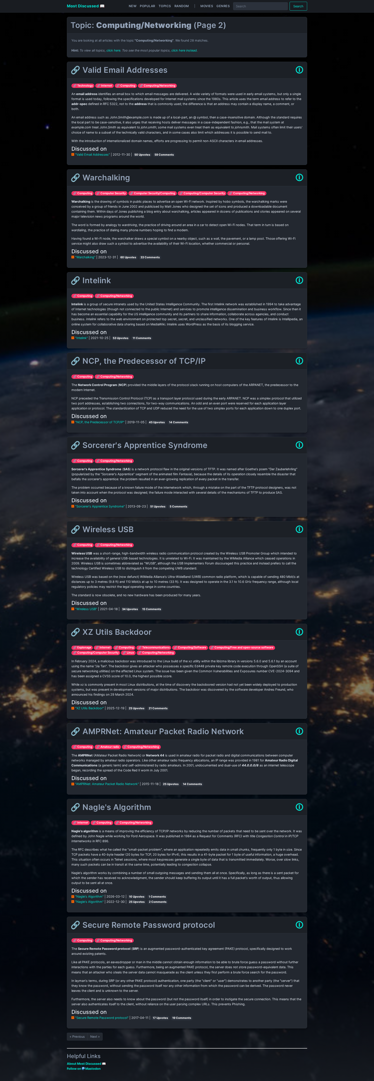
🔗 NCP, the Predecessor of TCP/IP (138, 361)
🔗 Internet (104, 85)
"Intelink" (81, 338)
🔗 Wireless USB (102, 529)
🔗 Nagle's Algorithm (111, 807)
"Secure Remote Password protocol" (101, 1018)
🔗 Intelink (91, 280)
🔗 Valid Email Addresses (119, 70)
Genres (223, 6)
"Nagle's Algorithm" (89, 896)
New (133, 6)
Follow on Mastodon (84, 1068)
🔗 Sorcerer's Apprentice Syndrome (139, 445)
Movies (206, 6)
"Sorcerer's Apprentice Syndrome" (100, 506)
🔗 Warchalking (100, 177)
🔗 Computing (125, 85)
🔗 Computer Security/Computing (152, 193)
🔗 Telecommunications (154, 647)
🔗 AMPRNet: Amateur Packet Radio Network (157, 731)
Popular (147, 6)
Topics (165, 6)
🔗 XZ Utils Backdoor (111, 632)
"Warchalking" (85, 257)
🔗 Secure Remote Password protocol (143, 925)
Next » (95, 1036)
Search (298, 6)
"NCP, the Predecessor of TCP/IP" (99, 422)
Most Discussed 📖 (86, 6)
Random (181, 6)
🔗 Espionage (82, 647)
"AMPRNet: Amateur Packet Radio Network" (107, 784)
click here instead (184, 50)
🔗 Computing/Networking (157, 85)
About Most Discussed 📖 (86, 1063)
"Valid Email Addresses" (92, 154)
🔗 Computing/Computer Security (202, 193)
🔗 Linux (128, 652)
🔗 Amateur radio (107, 746)
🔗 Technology (83, 85)
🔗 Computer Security (111, 193)
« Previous (77, 1036)
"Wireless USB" (86, 609)
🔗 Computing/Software (190, 647)
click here (113, 50)
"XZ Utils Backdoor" (89, 708)
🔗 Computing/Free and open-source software (241, 647)
